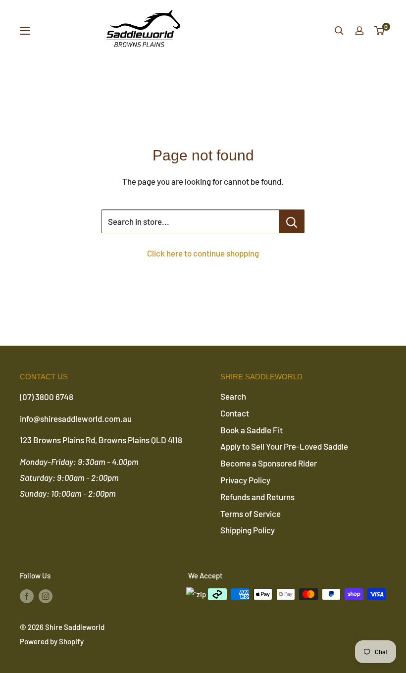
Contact (234, 413)
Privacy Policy (245, 480)
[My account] (359, 30)
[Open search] (339, 30)
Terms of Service (250, 513)
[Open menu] (25, 31)
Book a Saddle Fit (251, 430)
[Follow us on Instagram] (45, 595)
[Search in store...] (291, 221)
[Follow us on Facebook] (27, 595)
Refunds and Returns (257, 497)
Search (233, 396)
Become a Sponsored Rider (268, 463)
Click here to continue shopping (203, 253)
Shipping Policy (247, 530)
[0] (379, 30)
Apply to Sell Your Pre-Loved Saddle (284, 446)
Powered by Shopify (52, 641)
